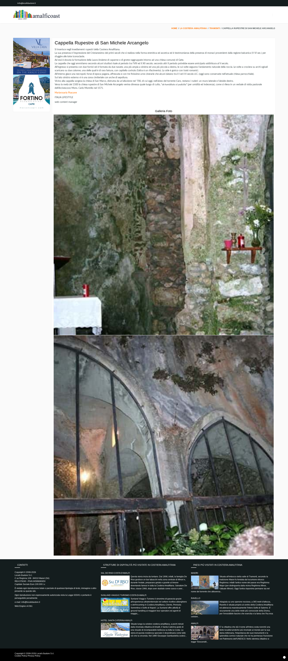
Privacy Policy (34, 656)
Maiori (194, 573)
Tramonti (214, 28)
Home (174, 28)
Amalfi (194, 623)
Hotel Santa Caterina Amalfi (116, 620)
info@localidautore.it (26, 3)
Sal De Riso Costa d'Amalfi (115, 573)
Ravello (195, 598)
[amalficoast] (36, 14)
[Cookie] (284, 657)
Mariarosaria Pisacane (66, 93)
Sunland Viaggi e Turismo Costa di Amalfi (123, 595)
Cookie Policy (21, 656)
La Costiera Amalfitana (193, 28)
